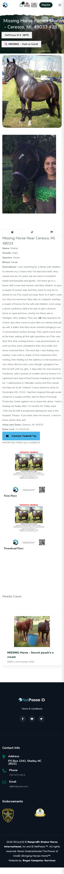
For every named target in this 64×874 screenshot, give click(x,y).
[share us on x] (41, 719)
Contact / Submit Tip (24, 436)
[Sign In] (34, 5)
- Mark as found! (23, 44)
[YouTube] (32, 719)
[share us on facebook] (23, 719)
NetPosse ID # (17, 35)
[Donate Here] (27, 5)
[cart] (21, 5)
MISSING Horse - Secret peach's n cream (30, 655)
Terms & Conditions (32, 708)
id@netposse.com (18, 786)
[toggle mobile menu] (60, 5)
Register (46, 5)
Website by (32, 860)
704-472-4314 (17, 775)
